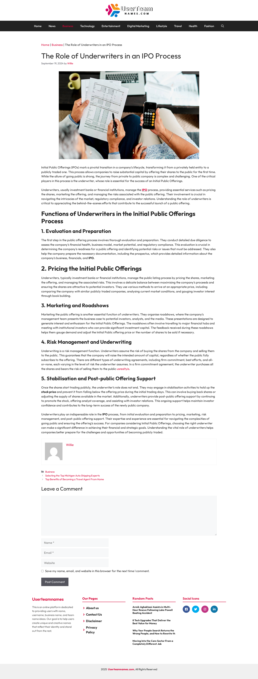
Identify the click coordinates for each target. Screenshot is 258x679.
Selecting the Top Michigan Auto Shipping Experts (72, 475)
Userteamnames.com (121, 669)
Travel (178, 26)
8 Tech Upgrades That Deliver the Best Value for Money (152, 622)
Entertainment (111, 26)
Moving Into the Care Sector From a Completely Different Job (153, 642)
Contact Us (94, 614)
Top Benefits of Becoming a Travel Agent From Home (74, 479)
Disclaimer (94, 621)
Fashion (209, 26)
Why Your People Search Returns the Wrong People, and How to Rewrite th (154, 632)
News (52, 26)
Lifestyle (161, 26)
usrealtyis (123, 369)
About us (92, 608)
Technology (87, 26)
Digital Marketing (138, 26)
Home (38, 26)
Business (67, 26)
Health (193, 26)
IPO (144, 190)
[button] (222, 26)
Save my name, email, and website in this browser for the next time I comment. (97, 571)
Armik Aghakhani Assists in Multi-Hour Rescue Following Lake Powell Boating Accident (153, 610)
